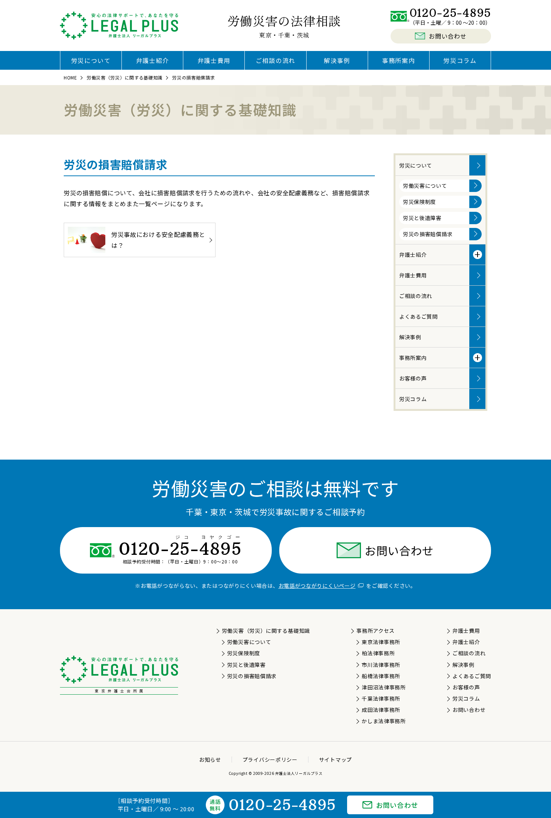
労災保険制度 (419, 201)
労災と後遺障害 (422, 218)
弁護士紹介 (152, 60)
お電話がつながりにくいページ (317, 585)
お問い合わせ (399, 550)
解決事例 (337, 60)
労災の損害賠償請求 (427, 234)
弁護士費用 (214, 60)
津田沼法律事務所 (384, 687)
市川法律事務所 (381, 664)
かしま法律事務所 (384, 721)
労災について (91, 60)
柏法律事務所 (378, 653)
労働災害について (425, 185)
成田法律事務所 (381, 709)
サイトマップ (335, 759)
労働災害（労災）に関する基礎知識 (266, 630)
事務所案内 (398, 60)
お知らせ (210, 759)
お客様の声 (413, 378)
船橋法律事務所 (381, 676)
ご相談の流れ (275, 60)
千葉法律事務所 (381, 698)
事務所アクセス (375, 630)
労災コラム (459, 60)
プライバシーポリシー (270, 759)
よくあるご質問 (418, 316)
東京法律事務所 (381, 642)
